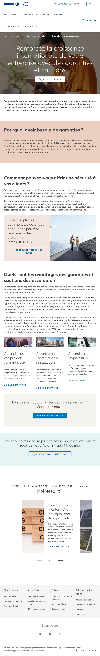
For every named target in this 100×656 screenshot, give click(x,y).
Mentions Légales (11, 650)
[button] (89, 20)
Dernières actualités (36, 596)
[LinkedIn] (40, 634)
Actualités (57, 14)
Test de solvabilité (30, 26)
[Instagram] (59, 634)
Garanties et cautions (13, 601)
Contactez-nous (58, 609)
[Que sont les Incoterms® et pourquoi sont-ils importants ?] (33, 526)
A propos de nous (11, 26)
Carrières (80, 609)
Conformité (80, 614)
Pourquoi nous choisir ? (86, 605)
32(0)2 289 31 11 (87, 650)
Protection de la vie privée (33, 650)
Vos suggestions (59, 604)
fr (78, 4)
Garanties (45, 14)
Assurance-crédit (11, 14)
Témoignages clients (36, 609)
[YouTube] (50, 634)
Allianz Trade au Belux (85, 600)
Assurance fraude (29, 14)
